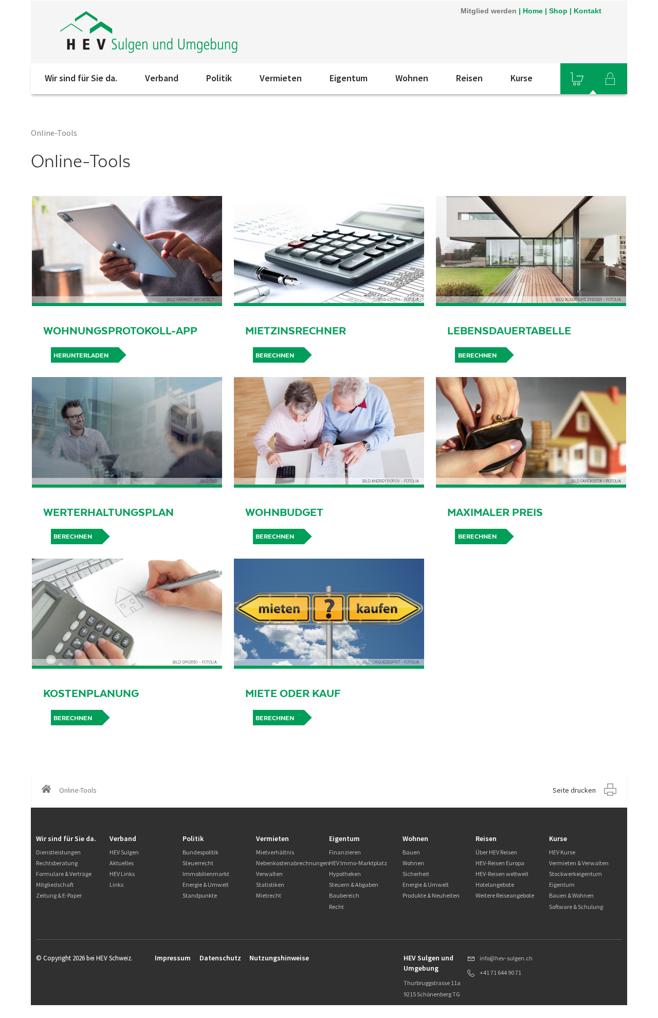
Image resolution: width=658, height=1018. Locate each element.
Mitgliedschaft (55, 884)
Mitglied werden (489, 11)
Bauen (411, 852)
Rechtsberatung (57, 863)
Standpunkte (199, 895)
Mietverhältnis (275, 852)
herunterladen (80, 355)
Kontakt (587, 11)
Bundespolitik (200, 852)
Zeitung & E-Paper (59, 895)
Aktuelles (121, 863)
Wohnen (411, 78)
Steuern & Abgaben (353, 884)
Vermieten (281, 78)
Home (533, 11)
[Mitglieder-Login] (610, 78)
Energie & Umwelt (205, 884)
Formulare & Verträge (64, 874)
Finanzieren (345, 852)
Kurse (521, 78)
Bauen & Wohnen (571, 895)
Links (116, 884)
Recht (336, 906)
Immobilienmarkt (205, 874)
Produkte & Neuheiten (431, 895)
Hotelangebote (495, 884)
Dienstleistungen (58, 852)
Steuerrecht (197, 863)
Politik (219, 78)
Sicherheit (416, 874)
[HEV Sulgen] (169, 32)
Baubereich (344, 895)
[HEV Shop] (576, 78)
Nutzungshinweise (279, 957)
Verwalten (269, 874)
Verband (161, 78)
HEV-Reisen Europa (500, 863)
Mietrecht (268, 895)
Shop (558, 11)
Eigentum (349, 78)
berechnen (274, 355)
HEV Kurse (562, 852)
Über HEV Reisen (496, 852)
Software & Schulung (576, 906)
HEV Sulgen (124, 852)
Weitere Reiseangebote (505, 895)
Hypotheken (345, 874)
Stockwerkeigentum (575, 874)
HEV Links (122, 874)
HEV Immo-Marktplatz (358, 863)
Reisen (469, 78)
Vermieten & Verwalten (579, 863)
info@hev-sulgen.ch (506, 958)
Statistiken (270, 884)
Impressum (173, 957)
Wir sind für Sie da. (81, 78)
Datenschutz (220, 957)
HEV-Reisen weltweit (502, 874)
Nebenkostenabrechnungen (293, 863)
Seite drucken (574, 790)
